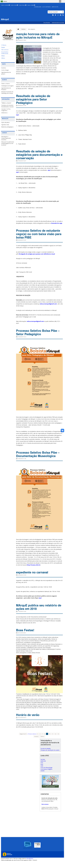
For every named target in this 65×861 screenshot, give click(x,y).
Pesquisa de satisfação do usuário (50, 750)
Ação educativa (5, 122)
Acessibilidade (37, 6)
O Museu (3, 45)
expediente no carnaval (32, 572)
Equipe (3, 47)
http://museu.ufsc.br (33, 565)
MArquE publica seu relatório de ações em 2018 (38, 607)
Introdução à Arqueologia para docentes (6, 138)
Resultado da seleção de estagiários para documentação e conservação (39, 154)
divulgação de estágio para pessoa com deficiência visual (37, 254)
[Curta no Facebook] (53, 15)
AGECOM (43, 761)
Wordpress (29, 858)
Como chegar (5, 70)
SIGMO (43, 771)
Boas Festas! (25, 630)
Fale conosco (4, 49)
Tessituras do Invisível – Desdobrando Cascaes (7, 106)
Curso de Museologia (46, 767)
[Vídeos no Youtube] (58, 15)
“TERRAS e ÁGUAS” (6, 103)
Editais (3, 56)
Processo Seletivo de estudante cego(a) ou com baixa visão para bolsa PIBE (38, 233)
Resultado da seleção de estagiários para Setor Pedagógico (33, 99)
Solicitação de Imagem (7, 86)
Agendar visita (5, 124)
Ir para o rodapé (31, 5)
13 (58, 734)
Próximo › (36, 736)
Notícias (23, 29)
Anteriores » (4, 112)
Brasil (5, 1)
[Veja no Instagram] (60, 15)
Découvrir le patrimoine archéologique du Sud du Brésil (7, 143)
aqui (17, 115)
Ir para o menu (14, 5)
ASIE (42, 764)
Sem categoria (31, 29)
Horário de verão (27, 715)
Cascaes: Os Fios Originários (5, 109)
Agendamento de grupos (6, 73)
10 (49, 734)
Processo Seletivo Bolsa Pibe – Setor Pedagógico (37, 332)
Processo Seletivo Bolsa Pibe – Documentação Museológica (37, 454)
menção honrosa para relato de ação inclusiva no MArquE (38, 35)
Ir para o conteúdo (5, 5)
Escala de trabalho (46, 748)
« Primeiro (29, 734)
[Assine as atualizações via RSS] (63, 15)
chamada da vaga (56, 223)
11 (52, 734)
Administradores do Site (58, 22)
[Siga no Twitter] (55, 15)
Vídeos (3, 58)
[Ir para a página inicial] (17, 29)
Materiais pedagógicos (7, 127)
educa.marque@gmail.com (48, 304)
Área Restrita (47, 22)
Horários (3, 68)
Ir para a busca (22, 5)
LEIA (42, 766)
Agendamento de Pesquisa (6, 88)
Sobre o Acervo (5, 83)
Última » (42, 736)
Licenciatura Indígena (46, 769)
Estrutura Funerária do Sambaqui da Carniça (7, 92)
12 (55, 734)
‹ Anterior (34, 734)
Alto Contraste (46, 6)
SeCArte (43, 759)
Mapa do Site (55, 6)
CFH (42, 762)
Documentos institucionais (4, 52)
